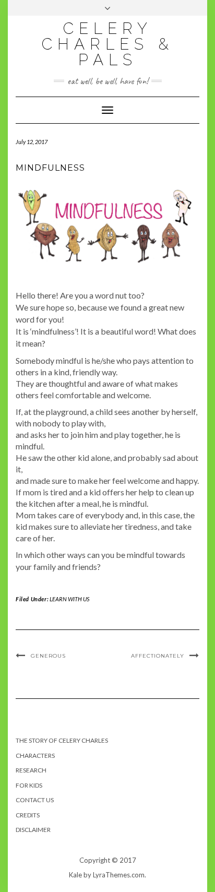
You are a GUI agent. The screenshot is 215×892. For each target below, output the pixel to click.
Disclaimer (33, 830)
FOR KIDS (29, 785)
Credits (28, 815)
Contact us (35, 800)
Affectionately (157, 655)
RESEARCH (31, 770)
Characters (35, 755)
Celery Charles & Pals (108, 44)
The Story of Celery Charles (62, 740)
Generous (48, 655)
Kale (75, 875)
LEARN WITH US (69, 599)
